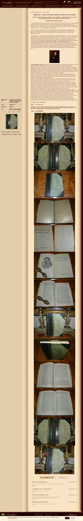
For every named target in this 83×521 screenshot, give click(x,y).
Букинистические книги (22, 5)
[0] (64, 3)
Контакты (78, 5)
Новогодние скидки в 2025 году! (40, 502)
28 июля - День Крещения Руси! (39, 482)
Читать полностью (72, 481)
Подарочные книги (37, 5)
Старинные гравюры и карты (52, 5)
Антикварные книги (7, 5)
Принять (67, 518)
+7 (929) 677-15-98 (77, 3)
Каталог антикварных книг (36, 12)
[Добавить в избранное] (9, 111)
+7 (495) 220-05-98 (77, 2)
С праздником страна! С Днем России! (41, 489)
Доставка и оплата (67, 5)
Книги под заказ (46, 12)
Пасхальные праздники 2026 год (40, 495)
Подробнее (73, 518)
